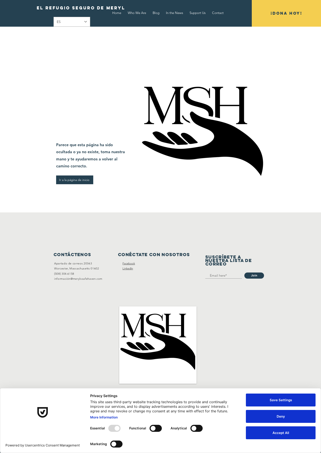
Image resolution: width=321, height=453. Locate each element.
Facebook (129, 263)
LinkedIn (128, 268)
